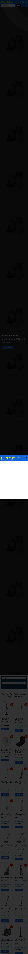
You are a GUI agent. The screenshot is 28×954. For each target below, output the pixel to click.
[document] (14, 477)
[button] (26, 456)
